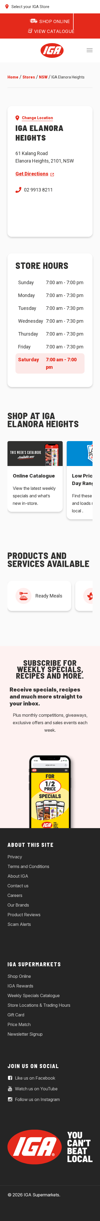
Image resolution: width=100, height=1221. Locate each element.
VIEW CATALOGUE (54, 31)
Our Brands (18, 905)
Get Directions (31, 173)
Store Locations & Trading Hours (38, 1005)
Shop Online (19, 976)
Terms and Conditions (28, 866)
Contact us (18, 885)
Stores (28, 77)
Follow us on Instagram (37, 1099)
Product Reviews (24, 914)
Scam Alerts (19, 924)
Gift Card (15, 1014)
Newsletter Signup (25, 1034)
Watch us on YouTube (36, 1088)
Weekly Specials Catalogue (33, 995)
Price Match (19, 1024)
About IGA (17, 876)
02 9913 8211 (38, 190)
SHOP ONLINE (54, 21)
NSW (43, 77)
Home (12, 77)
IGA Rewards (20, 986)
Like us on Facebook (34, 1078)
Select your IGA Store (29, 6)
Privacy (14, 856)
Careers (14, 895)
